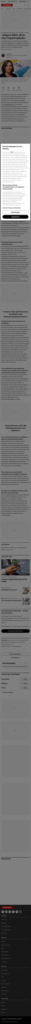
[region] (15, 182)
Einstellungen (15, 212)
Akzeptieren (15, 217)
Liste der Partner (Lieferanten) (12, 208)
